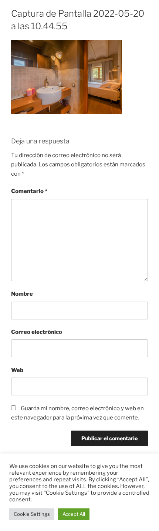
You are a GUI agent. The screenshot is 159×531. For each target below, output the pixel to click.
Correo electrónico (36, 332)
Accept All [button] (73, 514)
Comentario (29, 191)
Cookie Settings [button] (32, 514)
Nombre (22, 294)
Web (17, 370)
